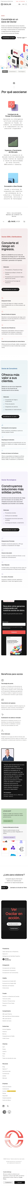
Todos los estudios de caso (9, 1058)
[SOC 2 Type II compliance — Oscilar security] (4, 1112)
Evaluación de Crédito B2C (9, 981)
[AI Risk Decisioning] (6, 959)
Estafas (4, 1005)
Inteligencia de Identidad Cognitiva (11, 956)
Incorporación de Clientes (8, 968)
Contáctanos (5, 1089)
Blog (3, 1066)
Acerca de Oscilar (6, 1086)
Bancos (4, 1034)
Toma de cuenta (6, 998)
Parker (4, 1049)
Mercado (4, 1078)
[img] (6, 4)
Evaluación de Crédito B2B (9, 983)
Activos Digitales (6, 1029)
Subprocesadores (6, 1098)
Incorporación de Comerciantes (10, 972)
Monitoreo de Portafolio (8, 985)
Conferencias (5, 1073)
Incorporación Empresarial (9, 970)
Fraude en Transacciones (8, 1001)
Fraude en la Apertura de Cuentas (10, 996)
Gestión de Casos (6, 1021)
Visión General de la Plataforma (10, 951)
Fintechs (4, 1031)
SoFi (3, 1047)
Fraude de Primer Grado (8, 1003)
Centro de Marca (6, 1100)
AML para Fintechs (7, 1014)
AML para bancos (6, 1018)
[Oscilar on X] (8, 1106)
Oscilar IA (4, 954)
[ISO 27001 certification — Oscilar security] (9, 1112)
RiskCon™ (5, 1069)
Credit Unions (5, 1038)
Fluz (3, 1056)
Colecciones (5, 988)
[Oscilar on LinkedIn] (3, 1106)
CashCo (4, 1051)
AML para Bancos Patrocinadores (10, 1016)
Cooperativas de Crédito (8, 1036)
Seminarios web (6, 1071)
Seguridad (5, 1095)
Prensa (4, 1093)
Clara (3, 1053)
